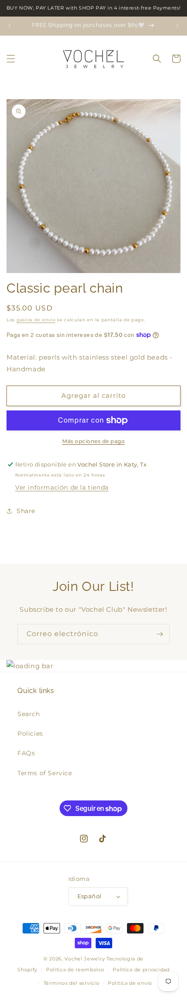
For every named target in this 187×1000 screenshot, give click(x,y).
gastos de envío (36, 320)
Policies (30, 733)
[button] (10, 58)
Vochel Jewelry (84, 959)
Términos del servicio (71, 983)
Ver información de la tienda (62, 487)
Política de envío (130, 983)
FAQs (26, 753)
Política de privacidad (141, 970)
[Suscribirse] (159, 634)
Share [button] (26, 511)
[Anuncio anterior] (9, 25)
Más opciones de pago (93, 441)
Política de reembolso (75, 970)
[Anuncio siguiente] (177, 25)
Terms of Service (44, 773)
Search (28, 714)
